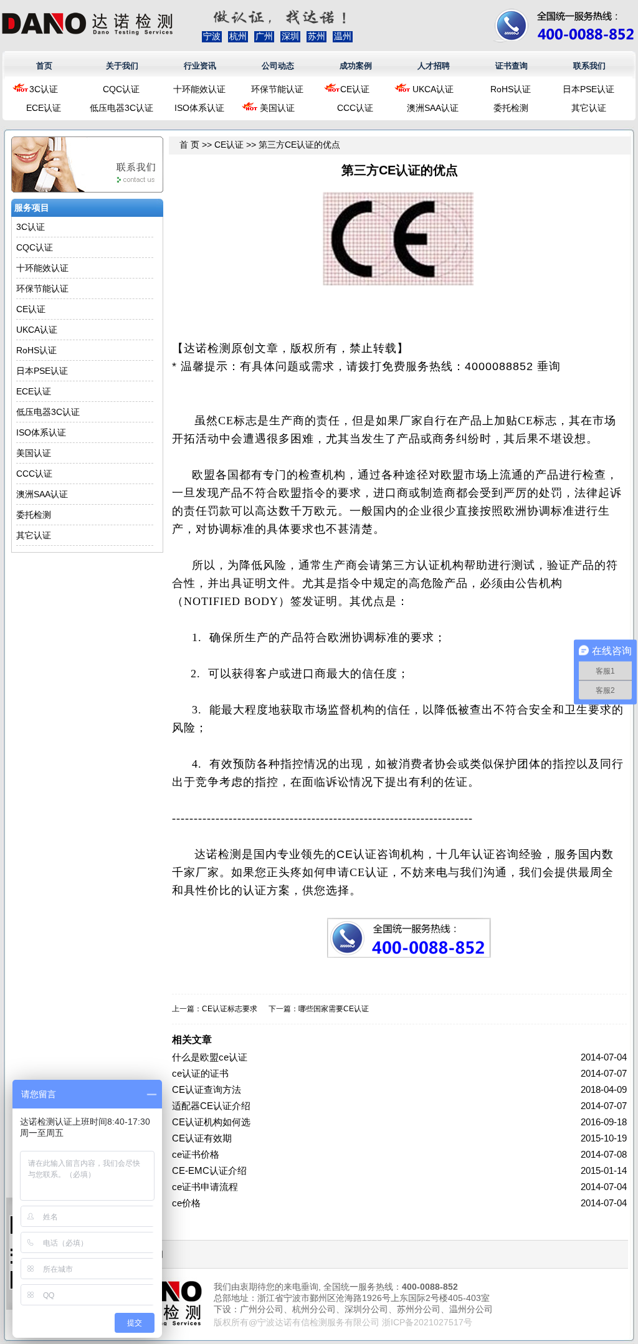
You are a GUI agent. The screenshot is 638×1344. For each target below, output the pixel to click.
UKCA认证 (433, 89)
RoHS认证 (510, 89)
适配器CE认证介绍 (211, 1105)
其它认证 (588, 108)
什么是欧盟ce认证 (209, 1057)
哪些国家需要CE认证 (333, 1008)
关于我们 (122, 65)
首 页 (189, 145)
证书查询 (511, 65)
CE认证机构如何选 (211, 1122)
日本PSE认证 (588, 89)
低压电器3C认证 (121, 108)
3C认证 (43, 89)
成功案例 (356, 65)
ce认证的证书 (200, 1073)
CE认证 (354, 89)
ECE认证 (43, 108)
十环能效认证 (199, 89)
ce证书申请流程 (205, 1186)
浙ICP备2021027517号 (427, 1322)
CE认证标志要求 (229, 1008)
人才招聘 (433, 65)
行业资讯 (200, 65)
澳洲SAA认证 (433, 108)
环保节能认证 (277, 89)
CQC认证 (121, 89)
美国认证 (277, 108)
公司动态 (278, 65)
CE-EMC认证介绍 (209, 1170)
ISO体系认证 (199, 108)
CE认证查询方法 (206, 1089)
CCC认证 (355, 108)
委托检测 (510, 108)
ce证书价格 (195, 1154)
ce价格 (186, 1203)
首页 (44, 65)
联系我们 (589, 65)
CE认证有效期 (202, 1138)
